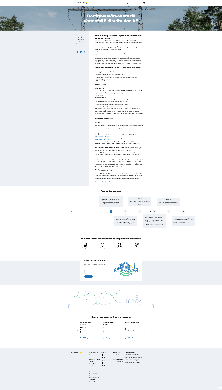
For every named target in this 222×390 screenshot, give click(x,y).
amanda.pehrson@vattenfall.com (102, 139)
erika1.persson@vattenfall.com (102, 136)
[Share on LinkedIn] (77, 52)
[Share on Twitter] (84, 52)
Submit (88, 276)
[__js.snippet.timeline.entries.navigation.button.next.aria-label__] (150, 211)
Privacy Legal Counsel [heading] (132, 322)
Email (85, 268)
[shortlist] (142, 3)
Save (96, 322)
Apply (84, 337)
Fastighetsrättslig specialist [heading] (85, 323)
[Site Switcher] (144, 3)
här (125, 128)
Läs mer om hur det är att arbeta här (103, 181)
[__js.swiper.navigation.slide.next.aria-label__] (145, 330)
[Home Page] (81, 3)
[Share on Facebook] (81, 52)
